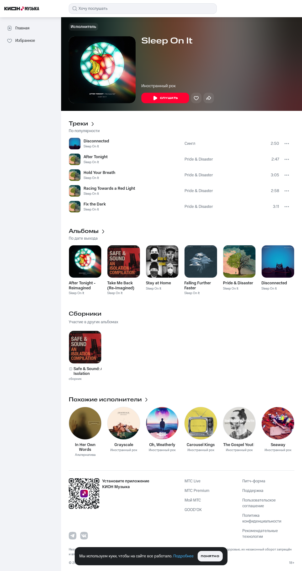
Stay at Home (158, 283)
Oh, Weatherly (162, 444)
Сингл (190, 143)
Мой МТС (193, 500)
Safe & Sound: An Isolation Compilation (90, 371)
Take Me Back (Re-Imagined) (120, 285)
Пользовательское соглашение (259, 503)
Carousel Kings (201, 444)
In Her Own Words (85, 447)
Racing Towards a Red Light (109, 188)
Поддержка (252, 491)
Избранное (25, 40)
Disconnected (96, 141)
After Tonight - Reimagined (82, 285)
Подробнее (183, 556)
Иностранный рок (158, 86)
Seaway (278, 444)
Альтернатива (85, 455)
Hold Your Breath (99, 173)
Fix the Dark (95, 204)
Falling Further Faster (197, 285)
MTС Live (193, 481)
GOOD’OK (193, 510)
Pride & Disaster (199, 159)
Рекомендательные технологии (260, 533)
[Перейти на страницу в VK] (84, 535)
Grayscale (123, 444)
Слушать (169, 98)
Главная (22, 28)
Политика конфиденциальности (261, 518)
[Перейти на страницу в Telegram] (72, 535)
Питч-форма (253, 481)
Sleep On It (91, 146)
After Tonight (96, 157)
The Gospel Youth (239, 444)
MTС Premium (197, 491)
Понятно (210, 556)
